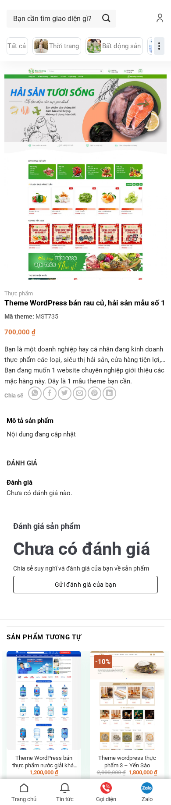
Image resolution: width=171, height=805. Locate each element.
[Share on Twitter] (64, 393)
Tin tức (65, 799)
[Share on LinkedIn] (109, 393)
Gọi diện (106, 799)
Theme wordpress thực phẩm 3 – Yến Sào (127, 762)
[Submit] (106, 18)
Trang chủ (23, 799)
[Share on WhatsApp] (35, 393)
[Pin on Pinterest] (94, 393)
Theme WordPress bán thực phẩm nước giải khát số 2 (43, 762)
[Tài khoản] (160, 19)
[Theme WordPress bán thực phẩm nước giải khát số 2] (44, 700)
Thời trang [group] (64, 46)
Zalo (147, 799)
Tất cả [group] (16, 46)
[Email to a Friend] (79, 393)
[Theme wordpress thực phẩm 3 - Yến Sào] (127, 700)
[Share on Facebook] (50, 393)
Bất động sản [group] (121, 46)
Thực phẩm (18, 293)
